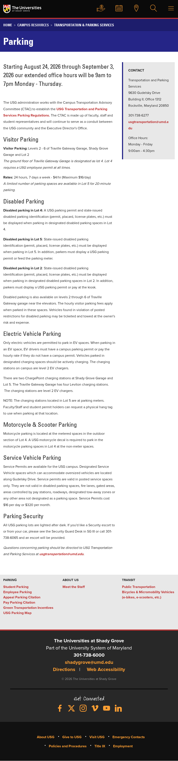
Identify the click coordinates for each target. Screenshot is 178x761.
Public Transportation (138, 587)
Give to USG (98, 8)
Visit (134, 8)
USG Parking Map (17, 613)
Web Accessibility (106, 669)
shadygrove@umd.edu (89, 662)
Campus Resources (33, 25)
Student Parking (15, 587)
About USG (45, 737)
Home (7, 25)
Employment (123, 746)
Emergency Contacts (128, 737)
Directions (64, 669)
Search (151, 8)
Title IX (99, 746)
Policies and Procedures (68, 746)
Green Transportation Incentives (28, 607)
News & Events (116, 8)
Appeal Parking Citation (21, 597)
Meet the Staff (74, 587)
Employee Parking (17, 592)
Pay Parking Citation (19, 602)
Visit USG (97, 737)
